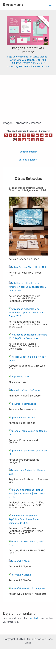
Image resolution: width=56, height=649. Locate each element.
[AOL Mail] (46, 135)
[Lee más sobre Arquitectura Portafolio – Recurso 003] (28, 471)
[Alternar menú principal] (50, 5)
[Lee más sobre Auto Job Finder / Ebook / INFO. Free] (28, 543)
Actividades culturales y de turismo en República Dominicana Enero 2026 (28, 324)
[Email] (37, 135)
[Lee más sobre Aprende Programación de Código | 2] (28, 452)
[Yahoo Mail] (33, 135)
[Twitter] (10, 135)
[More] (42, 140)
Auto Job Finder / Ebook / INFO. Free (27, 551)
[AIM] (33, 140)
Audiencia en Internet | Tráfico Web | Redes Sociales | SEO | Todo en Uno (26, 505)
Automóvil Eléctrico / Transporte (28, 593)
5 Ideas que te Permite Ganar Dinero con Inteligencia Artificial (27, 189)
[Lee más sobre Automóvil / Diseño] (20, 561)
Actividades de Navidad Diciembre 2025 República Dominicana (24, 346)
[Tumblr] (28, 135)
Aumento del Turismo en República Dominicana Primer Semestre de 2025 (26, 531)
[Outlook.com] (28, 140)
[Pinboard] (51, 135)
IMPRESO (27, 63)
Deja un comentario (17, 56)
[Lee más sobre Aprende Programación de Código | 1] (28, 432)
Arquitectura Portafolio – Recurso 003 (28, 480)
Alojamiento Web (18, 381)
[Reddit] (15, 135)
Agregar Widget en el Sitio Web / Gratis (28, 367)
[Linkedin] (19, 135)
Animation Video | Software (25, 395)
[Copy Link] (19, 140)
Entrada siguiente (28, 159)
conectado (33, 618)
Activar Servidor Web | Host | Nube (26, 274)
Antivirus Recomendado (23, 409)
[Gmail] (24, 140)
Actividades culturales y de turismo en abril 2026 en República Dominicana (24, 298)
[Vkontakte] (42, 135)
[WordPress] (15, 140)
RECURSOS (24, 66)
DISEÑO (34, 56)
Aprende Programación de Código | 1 (24, 441)
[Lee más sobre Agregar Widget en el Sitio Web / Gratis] (28, 358)
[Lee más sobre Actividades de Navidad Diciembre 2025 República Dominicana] (28, 336)
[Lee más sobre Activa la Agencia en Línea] (28, 225)
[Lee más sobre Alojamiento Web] (19, 376)
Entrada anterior (28, 151)
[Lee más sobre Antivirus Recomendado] (22, 403)
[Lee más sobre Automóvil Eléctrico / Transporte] (27, 588)
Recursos (13, 4)
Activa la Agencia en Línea (24, 258)
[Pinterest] (24, 135)
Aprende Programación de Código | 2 (24, 461)
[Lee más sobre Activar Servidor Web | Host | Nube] (28, 267)
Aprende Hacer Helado (22, 422)
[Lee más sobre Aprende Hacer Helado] (22, 417)
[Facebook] (6, 135)
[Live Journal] (37, 140)
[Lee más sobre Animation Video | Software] (24, 390)
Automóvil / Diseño (20, 566)
